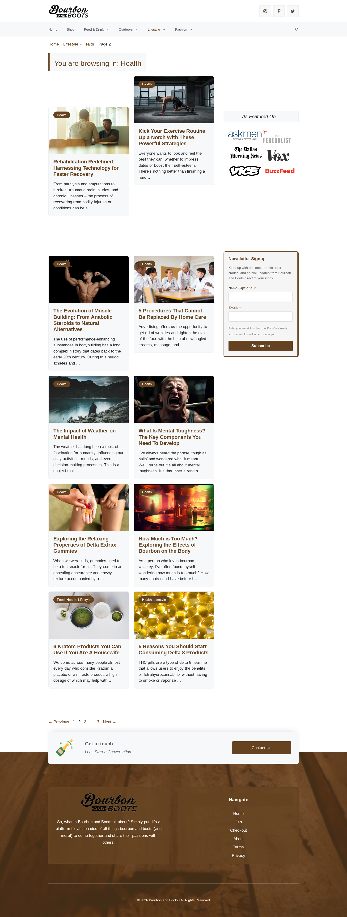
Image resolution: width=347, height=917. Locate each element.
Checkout (238, 830)
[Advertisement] (134, 231)
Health (88, 44)
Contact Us (261, 748)
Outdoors (126, 29)
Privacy (238, 855)
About (238, 839)
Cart (238, 822)
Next (109, 722)
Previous (58, 722)
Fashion (181, 29)
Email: (235, 308)
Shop (71, 29)
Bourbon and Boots (94, 822)
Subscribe (260, 346)
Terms (238, 847)
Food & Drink (94, 29)
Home (52, 29)
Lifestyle (154, 29)
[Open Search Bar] (297, 29)
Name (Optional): (242, 288)
